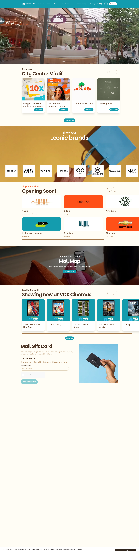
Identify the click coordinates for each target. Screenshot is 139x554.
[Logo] (26, 4)
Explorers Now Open (83, 103)
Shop (48, 4)
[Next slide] (131, 36)
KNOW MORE (69, 50)
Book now (69, 338)
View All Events (69, 120)
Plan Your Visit (38, 4)
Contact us (113, 4)
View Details (38, 109)
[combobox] (106, 3)
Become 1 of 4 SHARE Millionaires (57, 105)
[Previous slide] (8, 36)
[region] (69, 36)
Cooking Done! (106, 103)
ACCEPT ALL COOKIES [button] (120, 550)
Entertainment (66, 4)
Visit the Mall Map (69, 271)
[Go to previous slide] (109, 189)
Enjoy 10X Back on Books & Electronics (33, 105)
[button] (131, 550)
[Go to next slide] (115, 189)
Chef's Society (81, 4)
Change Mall (95, 4)
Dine (55, 4)
